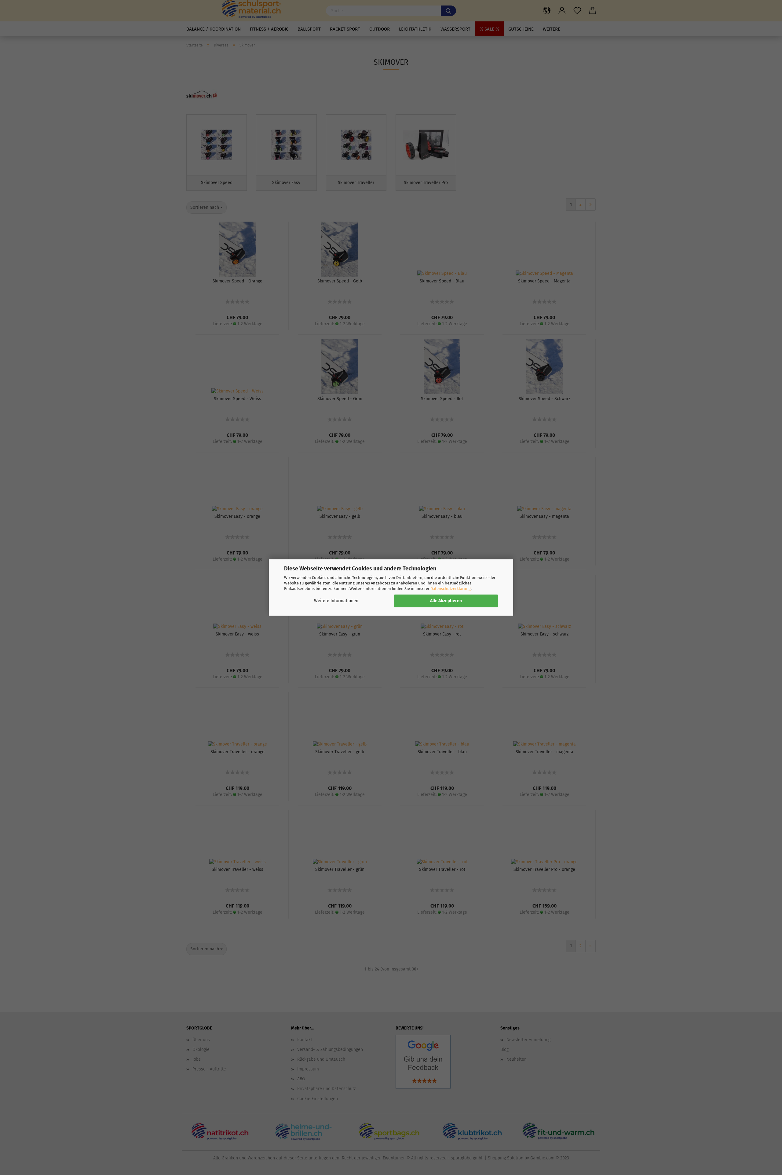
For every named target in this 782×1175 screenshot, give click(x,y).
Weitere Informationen (336, 600)
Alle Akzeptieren (446, 600)
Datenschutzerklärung (450, 588)
